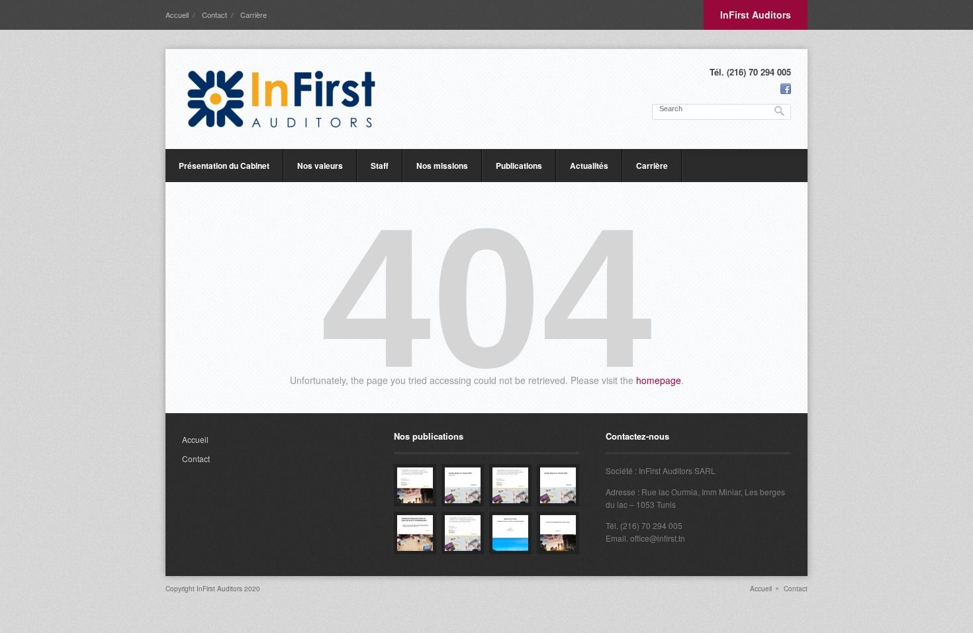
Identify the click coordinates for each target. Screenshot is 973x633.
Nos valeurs (320, 165)
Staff (380, 165)
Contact (214, 14)
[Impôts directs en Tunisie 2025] (462, 485)
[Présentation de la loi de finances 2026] (415, 485)
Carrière (253, 14)
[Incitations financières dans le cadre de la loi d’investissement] (415, 533)
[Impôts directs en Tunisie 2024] (558, 485)
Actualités (589, 165)
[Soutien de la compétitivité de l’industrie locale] (558, 533)
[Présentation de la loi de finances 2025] (510, 485)
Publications (519, 165)
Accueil (177, 14)
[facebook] (785, 88)
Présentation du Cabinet (224, 165)
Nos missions (442, 165)
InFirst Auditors (755, 14)
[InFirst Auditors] (281, 99)
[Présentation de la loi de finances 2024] (462, 533)
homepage (658, 380)
